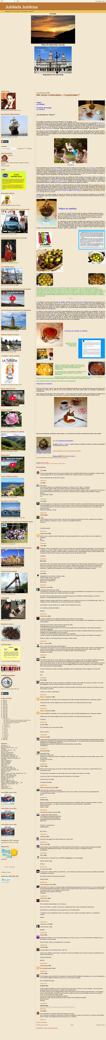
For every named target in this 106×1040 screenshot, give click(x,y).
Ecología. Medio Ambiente (7, 754)
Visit (6, 872)
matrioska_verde (45, 587)
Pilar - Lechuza (44, 643)
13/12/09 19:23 (43, 785)
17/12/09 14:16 (43, 852)
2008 (4, 738)
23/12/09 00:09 (43, 932)
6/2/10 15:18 (43, 1008)
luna (41, 657)
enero (5, 736)
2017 (4, 706)
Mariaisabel (43, 750)
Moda (2, 772)
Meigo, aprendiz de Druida (47, 787)
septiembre (6, 726)
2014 (4, 710)
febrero (5, 735)
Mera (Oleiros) (4, 771)
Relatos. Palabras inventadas (8, 781)
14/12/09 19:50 (43, 809)
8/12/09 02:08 (43, 543)
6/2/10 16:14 (43, 1019)
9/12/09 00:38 (43, 613)
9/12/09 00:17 (43, 585)
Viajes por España (5, 788)
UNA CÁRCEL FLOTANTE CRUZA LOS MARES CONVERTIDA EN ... (18, 720)
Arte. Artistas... (4, 746)
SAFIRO (42, 515)
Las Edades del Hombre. (7, 767)
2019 (4, 703)
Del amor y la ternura (6, 752)
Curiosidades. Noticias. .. (7, 750)
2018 (4, 704)
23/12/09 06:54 (43, 971)
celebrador (43, 836)
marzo (5, 733)
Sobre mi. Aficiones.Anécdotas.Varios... (58, 463)
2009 (4, 717)
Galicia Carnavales (5, 760)
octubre (5, 725)
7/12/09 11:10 (43, 480)
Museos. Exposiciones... (7, 774)
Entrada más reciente (42, 1024)
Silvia (41, 573)
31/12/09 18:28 (43, 1003)
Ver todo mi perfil (5, 165)
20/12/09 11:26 (43, 866)
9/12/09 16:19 (43, 694)
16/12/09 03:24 (43, 834)
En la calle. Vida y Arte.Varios (8, 757)
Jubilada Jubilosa (21, 7)
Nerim (42, 680)
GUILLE (42, 766)
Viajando (3, 787)
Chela (41, 470)
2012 (4, 713)
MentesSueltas (44, 869)
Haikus (2, 765)
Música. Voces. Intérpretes (7, 775)
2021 (4, 700)
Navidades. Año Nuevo (6, 776)
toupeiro (42, 724)
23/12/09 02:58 (43, 945)
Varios (2, 785)
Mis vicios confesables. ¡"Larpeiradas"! (11, 722)
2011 (4, 714)
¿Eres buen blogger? (5, 882)
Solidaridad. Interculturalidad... (8, 783)
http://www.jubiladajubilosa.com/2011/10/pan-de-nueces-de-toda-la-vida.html (51, 457)
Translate (29, 148)
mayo (5, 731)
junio (5, 729)
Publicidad (3, 779)
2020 (4, 701)
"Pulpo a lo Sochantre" (95, 190)
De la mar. (3, 751)
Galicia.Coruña (4, 762)
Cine (2, 749)
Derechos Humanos (6, 753)
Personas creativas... (6, 778)
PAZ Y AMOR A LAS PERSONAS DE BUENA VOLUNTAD (15, 721)
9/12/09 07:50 (43, 655)
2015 (4, 708)
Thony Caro (43, 737)
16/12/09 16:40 (43, 842)
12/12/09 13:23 (43, 763)
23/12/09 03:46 (43, 963)
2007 (4, 739)
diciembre (6, 718)
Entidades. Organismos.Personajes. (9, 758)
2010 (4, 716)
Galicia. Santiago (5, 761)
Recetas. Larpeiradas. (45, 463)
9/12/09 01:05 (43, 641)
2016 (4, 707)
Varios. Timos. (4, 786)
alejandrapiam (44, 533)
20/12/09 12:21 (43, 882)
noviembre (6, 724)
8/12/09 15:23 (43, 558)
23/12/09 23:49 (43, 983)
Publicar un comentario (41, 1022)
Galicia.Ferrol (4, 764)
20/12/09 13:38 (43, 896)
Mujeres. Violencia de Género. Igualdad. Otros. (12, 773)
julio (5, 728)
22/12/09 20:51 (43, 921)
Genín (42, 501)
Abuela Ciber (44, 616)
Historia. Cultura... (5, 766)
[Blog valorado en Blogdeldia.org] (5, 880)
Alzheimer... (4, 745)
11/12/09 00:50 (43, 734)
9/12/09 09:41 (43, 677)
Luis (41, 482)
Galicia (2, 759)
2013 (4, 711)
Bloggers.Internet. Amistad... (8, 747)
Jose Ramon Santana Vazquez (49, 812)
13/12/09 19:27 (43, 797)
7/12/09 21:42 (43, 531)
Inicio (72, 1024)
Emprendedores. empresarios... (8, 755)
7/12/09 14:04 (43, 512)
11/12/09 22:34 (43, 748)
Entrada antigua (100, 1024)
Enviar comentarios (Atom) (51, 1028)
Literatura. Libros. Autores (7, 768)
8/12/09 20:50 (43, 571)
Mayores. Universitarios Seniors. (9, 769)
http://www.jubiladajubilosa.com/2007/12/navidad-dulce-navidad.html (67, 450)
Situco (42, 855)
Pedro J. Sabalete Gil (46, 697)
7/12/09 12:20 (43, 498)
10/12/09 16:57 (43, 708)
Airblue (42, 935)
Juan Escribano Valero (46, 884)
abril (5, 732)
